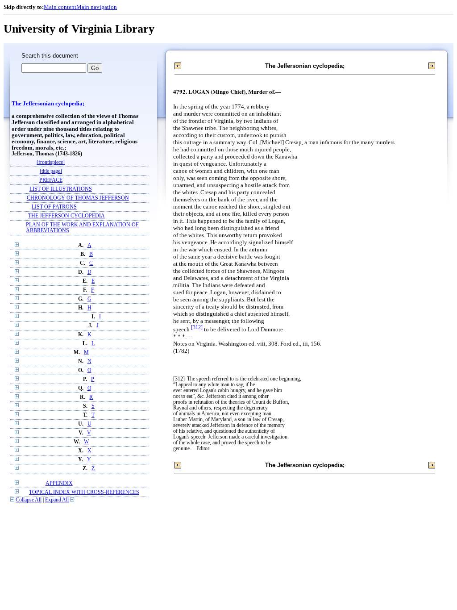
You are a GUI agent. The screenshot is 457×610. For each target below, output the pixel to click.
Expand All (57, 500)
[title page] (51, 171)
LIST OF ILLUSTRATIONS (60, 189)
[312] (197, 327)
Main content (60, 7)
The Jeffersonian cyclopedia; (48, 103)
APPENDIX (59, 483)
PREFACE (50, 180)
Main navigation (96, 7)
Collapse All (29, 500)
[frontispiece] (51, 162)
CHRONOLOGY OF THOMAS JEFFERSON (78, 198)
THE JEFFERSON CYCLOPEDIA (66, 216)
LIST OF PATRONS (54, 207)
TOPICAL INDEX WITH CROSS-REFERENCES (84, 492)
